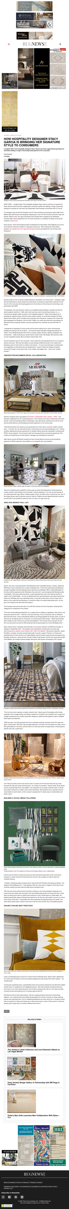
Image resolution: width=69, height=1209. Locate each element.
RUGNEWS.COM (9, 1186)
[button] (7, 1207)
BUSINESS (12, 1182)
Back (7, 1011)
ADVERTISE (26, 1186)
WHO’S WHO (53, 1186)
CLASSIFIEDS (43, 1186)
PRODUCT (26, 1182)
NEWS (6, 1182)
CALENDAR (34, 1186)
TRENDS (33, 1182)
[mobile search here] (60, 44)
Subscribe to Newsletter (10, 1193)
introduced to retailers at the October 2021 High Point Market (26, 631)
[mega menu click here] (9, 44)
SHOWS (39, 1182)
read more (14, 221)
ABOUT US (18, 1186)
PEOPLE (19, 1182)
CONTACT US (8, 1188)
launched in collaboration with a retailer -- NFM (42, 417)
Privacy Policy (45, 1203)
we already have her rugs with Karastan (22, 229)
